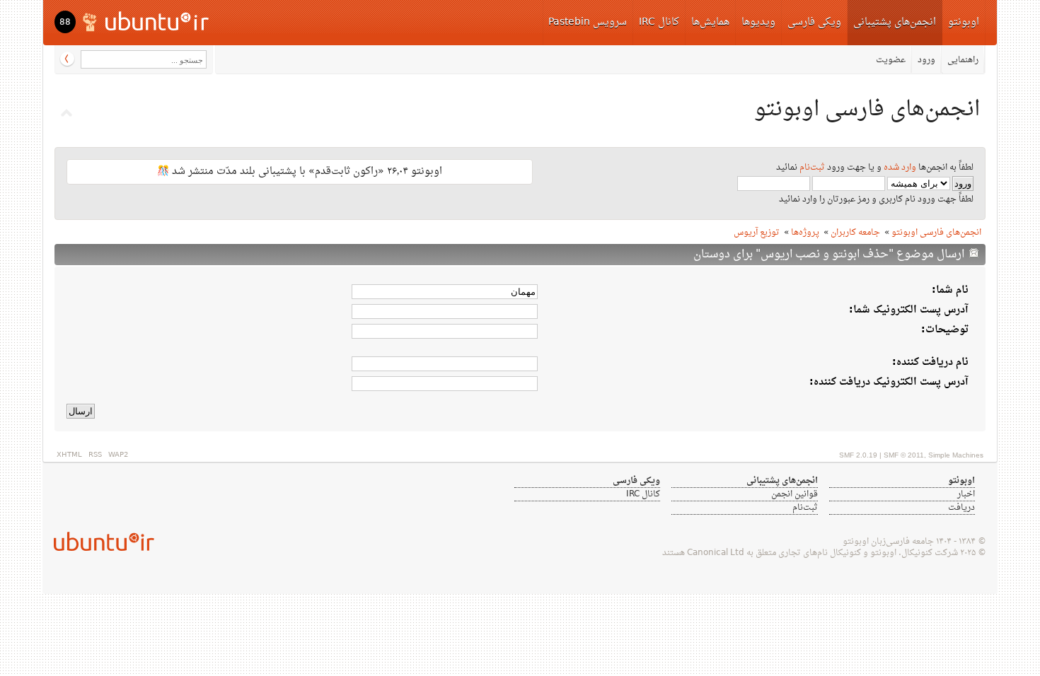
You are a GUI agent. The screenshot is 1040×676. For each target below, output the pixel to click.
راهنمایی (962, 60)
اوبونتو (963, 22)
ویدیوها (758, 22)
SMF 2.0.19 (858, 455)
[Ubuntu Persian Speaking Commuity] (98, 541)
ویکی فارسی (814, 22)
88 (65, 22)
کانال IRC (659, 22)
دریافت (961, 507)
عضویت (891, 60)
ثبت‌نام (812, 167)
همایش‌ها (710, 22)
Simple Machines (955, 455)
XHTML (69, 455)
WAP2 (118, 455)
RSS (95, 455)
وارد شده (900, 167)
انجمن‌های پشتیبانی (894, 22)
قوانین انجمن (794, 494)
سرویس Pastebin (587, 22)
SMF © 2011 (904, 455)
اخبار (966, 494)
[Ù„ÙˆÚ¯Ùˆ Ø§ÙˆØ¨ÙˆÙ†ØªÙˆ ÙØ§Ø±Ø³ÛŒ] (146, 20)
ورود (926, 60)
